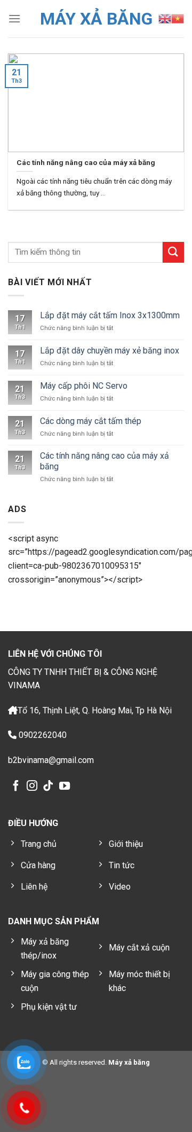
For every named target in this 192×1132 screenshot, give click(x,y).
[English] (164, 18)
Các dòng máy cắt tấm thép (90, 421)
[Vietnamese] (177, 18)
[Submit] (173, 252)
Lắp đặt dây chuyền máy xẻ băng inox (109, 350)
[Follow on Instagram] (32, 786)
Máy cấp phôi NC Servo (83, 386)
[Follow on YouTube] (64, 786)
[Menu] (14, 18)
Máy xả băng (128, 1062)
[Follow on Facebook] (16, 786)
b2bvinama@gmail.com (51, 760)
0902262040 (42, 735)
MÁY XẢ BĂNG (96, 18)
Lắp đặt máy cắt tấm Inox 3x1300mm (110, 315)
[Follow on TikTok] (48, 786)
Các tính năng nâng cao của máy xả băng (104, 461)
